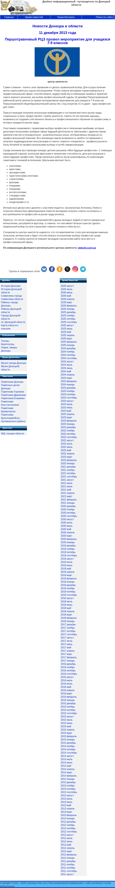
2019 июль (66, 562)
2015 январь (68, 739)
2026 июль (66, 289)
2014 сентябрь (69, 752)
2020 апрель (68, 532)
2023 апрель (68, 414)
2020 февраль (69, 539)
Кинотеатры (7, 344)
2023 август (67, 401)
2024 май (66, 371)
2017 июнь (66, 644)
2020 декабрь (68, 506)
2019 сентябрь (69, 555)
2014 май (66, 766)
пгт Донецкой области (13, 322)
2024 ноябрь (68, 351)
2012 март (66, 851)
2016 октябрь (68, 670)
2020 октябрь (68, 512)
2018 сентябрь (69, 595)
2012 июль (66, 838)
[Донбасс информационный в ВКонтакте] (44, 271)
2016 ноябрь (68, 667)
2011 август (67, 874)
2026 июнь (66, 292)
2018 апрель (68, 611)
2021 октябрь (68, 473)
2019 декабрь (68, 545)
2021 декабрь (68, 466)
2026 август (67, 286)
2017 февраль (69, 657)
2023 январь (68, 424)
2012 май (66, 844)
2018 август (67, 598)
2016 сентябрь (69, 674)
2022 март (66, 457)
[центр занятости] (57, 76)
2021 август (67, 480)
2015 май (66, 726)
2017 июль (66, 641)
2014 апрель (68, 769)
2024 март (66, 378)
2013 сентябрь (69, 792)
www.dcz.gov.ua (87, 248)
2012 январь (68, 858)
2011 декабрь (68, 861)
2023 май (66, 411)
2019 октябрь (68, 552)
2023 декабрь (68, 388)
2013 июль (66, 798)
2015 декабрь (68, 703)
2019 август (67, 558)
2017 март (66, 654)
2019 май (66, 568)
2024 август (67, 361)
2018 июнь (66, 605)
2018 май (66, 608)
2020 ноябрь (68, 509)
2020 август (67, 519)
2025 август (67, 325)
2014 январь (68, 779)
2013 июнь (66, 802)
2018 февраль (69, 618)
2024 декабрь (68, 348)
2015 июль (66, 720)
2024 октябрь (68, 355)
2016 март (66, 693)
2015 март (66, 733)
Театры (5, 341)
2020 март (66, 535)
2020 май (66, 529)
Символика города (11, 296)
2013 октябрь (68, 789)
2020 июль (66, 522)
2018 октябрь (68, 591)
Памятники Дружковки (13, 395)
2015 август (67, 716)
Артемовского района (13, 421)
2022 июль (66, 443)
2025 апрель (68, 335)
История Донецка (11, 286)
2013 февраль (69, 815)
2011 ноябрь (68, 864)
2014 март (66, 772)
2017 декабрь (68, 624)
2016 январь (68, 700)
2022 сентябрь (69, 437)
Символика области (12, 299)
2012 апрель (68, 848)
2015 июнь (66, 723)
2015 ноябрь (68, 706)
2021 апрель (68, 493)
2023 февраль (69, 420)
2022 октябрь (68, 434)
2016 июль (66, 680)
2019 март (66, 575)
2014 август (67, 756)
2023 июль (66, 404)
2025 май (66, 332)
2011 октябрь (68, 867)
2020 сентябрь (69, 516)
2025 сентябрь (69, 322)
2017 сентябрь (69, 634)
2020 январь (68, 542)
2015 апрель (68, 729)
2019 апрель (68, 572)
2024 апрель (68, 374)
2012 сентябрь (69, 831)
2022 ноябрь (68, 430)
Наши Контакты (66, 17)
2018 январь (68, 621)
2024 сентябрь (69, 358)
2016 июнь (66, 683)
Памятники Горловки (12, 391)
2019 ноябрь (68, 549)
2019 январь (68, 581)
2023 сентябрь (69, 397)
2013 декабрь (68, 782)
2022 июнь (66, 447)
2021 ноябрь (68, 470)
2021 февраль (69, 499)
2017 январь (68, 660)
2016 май (66, 687)
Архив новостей (34, 17)
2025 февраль (69, 342)
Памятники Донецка (12, 382)
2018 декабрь (68, 585)
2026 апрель (68, 299)
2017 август (67, 637)
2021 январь (68, 503)
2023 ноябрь (68, 391)
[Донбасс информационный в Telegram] (83, 271)
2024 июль (66, 365)
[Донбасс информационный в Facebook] (52, 271)
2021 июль (66, 483)
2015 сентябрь (69, 713)
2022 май (66, 450)
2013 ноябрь (68, 785)
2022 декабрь (68, 427)
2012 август (67, 835)
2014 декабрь (68, 743)
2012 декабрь (68, 821)
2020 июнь (66, 526)
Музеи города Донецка (13, 363)
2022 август (67, 440)
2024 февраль (69, 381)
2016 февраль (69, 697)
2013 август (67, 795)
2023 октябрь (68, 394)
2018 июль (66, 601)
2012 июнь (66, 841)
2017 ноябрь (68, 628)
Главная (9, 17)
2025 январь (68, 345)
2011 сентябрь (69, 871)
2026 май (66, 296)
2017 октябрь (68, 631)
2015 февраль (69, 736)
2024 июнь (66, 368)
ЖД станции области (12, 433)
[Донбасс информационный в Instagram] (75, 271)
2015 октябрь (68, 710)
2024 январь (68, 384)
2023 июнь (66, 407)
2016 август (67, 677)
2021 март (66, 496)
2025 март (66, 338)
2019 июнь (66, 565)
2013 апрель (68, 808)
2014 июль (66, 759)
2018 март (66, 614)
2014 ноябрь (68, 746)
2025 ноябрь (68, 315)
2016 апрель (68, 690)
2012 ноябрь (68, 825)
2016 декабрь (68, 664)
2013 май (66, 805)
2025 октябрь (68, 319)
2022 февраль (69, 460)
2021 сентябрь (69, 476)
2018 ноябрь (68, 588)
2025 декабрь (68, 312)
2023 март (66, 417)
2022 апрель (68, 453)
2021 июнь (66, 486)
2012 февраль (69, 854)
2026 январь (68, 309)
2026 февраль (69, 305)
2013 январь (68, 818)
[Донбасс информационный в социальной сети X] (67, 271)
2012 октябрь (68, 828)
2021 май (66, 489)
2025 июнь (66, 328)
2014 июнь (66, 762)
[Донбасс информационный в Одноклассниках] (60, 271)
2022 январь (68, 463)
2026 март (66, 302)
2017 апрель (68, 651)
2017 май (66, 647)
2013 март (66, 812)
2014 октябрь (68, 749)
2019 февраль (69, 578)
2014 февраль (69, 775)
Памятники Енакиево (13, 398)
